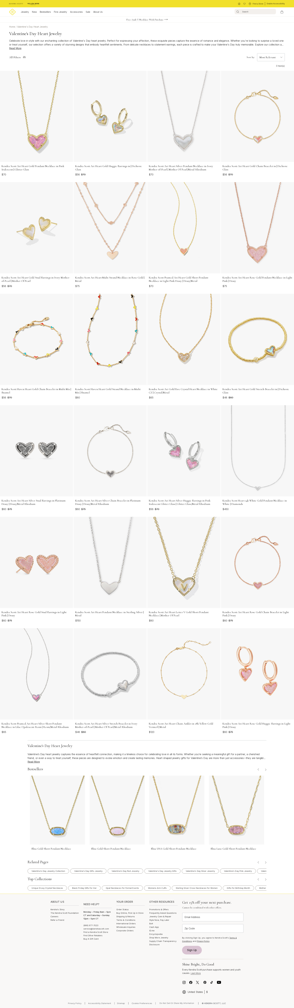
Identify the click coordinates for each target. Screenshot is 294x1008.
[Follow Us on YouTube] (219, 982)
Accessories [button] (76, 12)
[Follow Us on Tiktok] (211, 982)
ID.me (152, 930)
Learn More (196, 973)
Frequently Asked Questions (163, 913)
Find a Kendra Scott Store (95, 932)
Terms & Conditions (125, 920)
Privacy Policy (203, 941)
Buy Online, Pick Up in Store (129, 913)
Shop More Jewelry (158, 937)
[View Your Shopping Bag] (282, 12)
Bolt (151, 923)
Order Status (122, 909)
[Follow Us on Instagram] (184, 982)
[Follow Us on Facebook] (190, 982)
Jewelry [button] (25, 12)
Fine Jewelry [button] (60, 12)
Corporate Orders (125, 930)
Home (12, 26)
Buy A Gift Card (90, 939)
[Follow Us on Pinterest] (204, 982)
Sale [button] (88, 12)
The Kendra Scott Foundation (65, 913)
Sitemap (121, 1003)
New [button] (34, 12)
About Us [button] (98, 12)
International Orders (126, 923)
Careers (54, 916)
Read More (15, 48)
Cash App (154, 927)
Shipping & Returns (125, 916)
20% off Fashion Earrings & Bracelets (145, 19)
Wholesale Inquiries (125, 927)
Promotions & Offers (159, 909)
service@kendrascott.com (96, 928)
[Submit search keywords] (238, 11)
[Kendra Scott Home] (16, 4)
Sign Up (192, 950)
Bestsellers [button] (45, 12)
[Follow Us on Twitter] (198, 982)
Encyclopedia (155, 934)
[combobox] (255, 11)
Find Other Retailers (92, 935)
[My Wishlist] (244, 4)
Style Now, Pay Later (159, 920)
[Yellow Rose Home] (33, 4)
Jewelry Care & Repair (160, 916)
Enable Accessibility (276, 3)
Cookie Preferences (142, 1003)
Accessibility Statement (99, 1003)
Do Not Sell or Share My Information (177, 1003)
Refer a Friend (57, 920)
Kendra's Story (57, 909)
